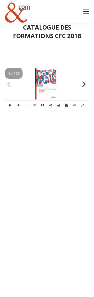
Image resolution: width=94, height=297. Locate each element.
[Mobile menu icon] (86, 12)
